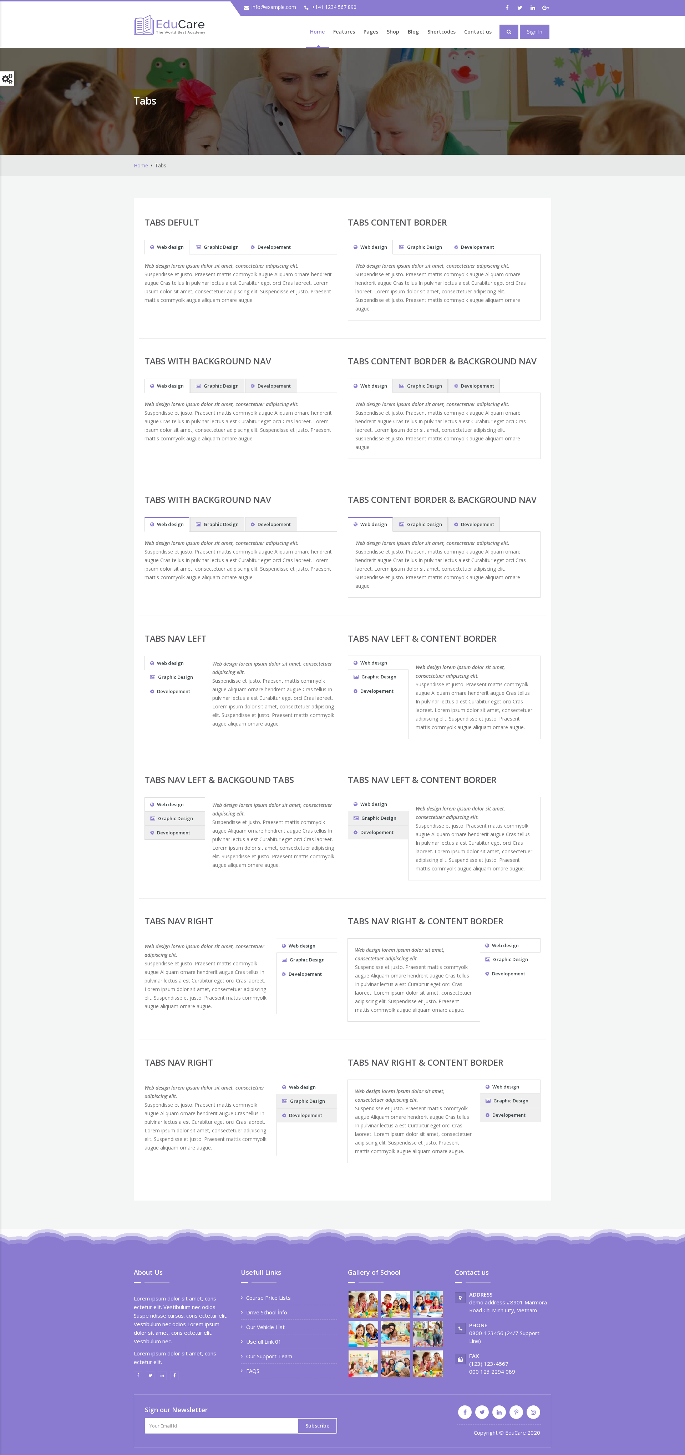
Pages (371, 31)
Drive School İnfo (266, 1312)
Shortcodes (441, 31)
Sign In (534, 31)
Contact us (478, 31)
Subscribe (317, 1425)
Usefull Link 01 (263, 1341)
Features (344, 31)
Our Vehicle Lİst (265, 1326)
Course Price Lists (268, 1297)
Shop (393, 31)
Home (317, 31)
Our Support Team (269, 1356)
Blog (413, 31)
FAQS (252, 1370)
